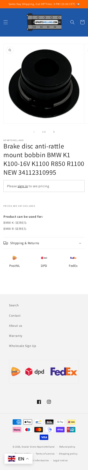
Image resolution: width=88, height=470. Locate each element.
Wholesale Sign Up (22, 346)
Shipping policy (68, 453)
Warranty (15, 336)
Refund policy (67, 446)
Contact (15, 315)
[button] (6, 22)
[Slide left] (34, 132)
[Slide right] (54, 132)
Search (14, 305)
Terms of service (45, 453)
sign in (23, 186)
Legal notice (60, 460)
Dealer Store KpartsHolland (38, 446)
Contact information (37, 460)
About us (15, 326)
